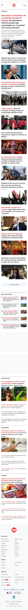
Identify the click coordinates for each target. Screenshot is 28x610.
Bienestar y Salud (18, 539)
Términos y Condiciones (16, 601)
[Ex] (9, 589)
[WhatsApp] (18, 589)
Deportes (3, 543)
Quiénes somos (4, 574)
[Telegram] (20, 589)
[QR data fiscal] (14, 598)
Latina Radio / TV (18, 562)
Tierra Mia (3, 565)
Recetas (3, 554)
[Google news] (23, 589)
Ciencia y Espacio (5, 541)
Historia (2, 547)
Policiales (3, 552)
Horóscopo (17, 547)
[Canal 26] (14, 530)
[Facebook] (5, 589)
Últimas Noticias (4, 539)
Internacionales (4, 549)
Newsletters (5, 585)
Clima (16, 541)
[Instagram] (7, 589)
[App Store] (10, 593)
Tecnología (5, 428)
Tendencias (3, 556)
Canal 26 (3, 562)
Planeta (16, 549)
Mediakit (4, 579)
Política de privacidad (19, 577)
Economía (17, 543)
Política (16, 552)
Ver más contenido (14, 284)
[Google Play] (18, 593)
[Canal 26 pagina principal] (14, 6)
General (16, 545)
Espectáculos (5, 378)
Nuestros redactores (5, 582)
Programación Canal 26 (19, 579)
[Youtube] (11, 589)
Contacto (17, 574)
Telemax (16, 565)
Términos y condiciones (6, 577)
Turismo (4, 475)
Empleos (16, 582)
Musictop (3, 567)
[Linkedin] (14, 589)
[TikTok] (16, 589)
